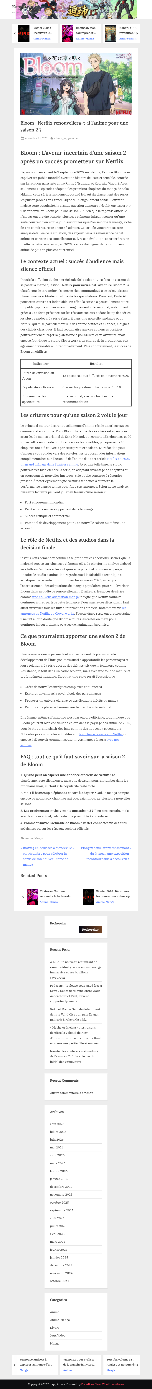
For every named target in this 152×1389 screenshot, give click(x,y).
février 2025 (59, 1249)
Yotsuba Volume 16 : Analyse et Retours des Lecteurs (78, 1362)
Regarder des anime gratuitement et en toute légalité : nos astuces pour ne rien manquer (128, 31)
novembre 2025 (61, 1194)
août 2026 (57, 1124)
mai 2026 (57, 1147)
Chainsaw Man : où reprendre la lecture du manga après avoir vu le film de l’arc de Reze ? (43, 31)
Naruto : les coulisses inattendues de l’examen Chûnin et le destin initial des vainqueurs (74, 1056)
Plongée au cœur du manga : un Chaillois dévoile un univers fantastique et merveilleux (120, 1362)
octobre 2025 (59, 1202)
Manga (55, 1343)
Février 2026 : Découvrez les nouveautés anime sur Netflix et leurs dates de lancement (113, 894)
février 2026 (59, 1171)
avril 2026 (57, 1155)
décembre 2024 (61, 1265)
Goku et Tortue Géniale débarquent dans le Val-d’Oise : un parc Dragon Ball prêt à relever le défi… (75, 1014)
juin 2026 (57, 1139)
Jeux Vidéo (57, 1335)
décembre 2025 (61, 1186)
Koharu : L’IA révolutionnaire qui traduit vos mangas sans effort (86, 31)
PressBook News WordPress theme (102, 1384)
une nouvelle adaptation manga (55, 597)
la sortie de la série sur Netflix (101, 734)
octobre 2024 (59, 1281)
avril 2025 (57, 1234)
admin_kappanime (66, 138)
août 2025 (57, 1218)
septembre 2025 (62, 1210)
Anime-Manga (42, 38)
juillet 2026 (58, 1132)
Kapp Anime (24, 7)
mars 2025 (57, 1241)
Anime (54, 1312)
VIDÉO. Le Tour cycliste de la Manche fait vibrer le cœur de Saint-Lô (35, 1362)
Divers (54, 1327)
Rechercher (58, 923)
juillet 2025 (58, 1226)
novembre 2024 (61, 1273)
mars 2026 (57, 1163)
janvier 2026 (59, 1179)
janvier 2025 (59, 1257)
